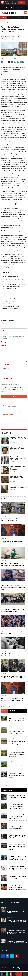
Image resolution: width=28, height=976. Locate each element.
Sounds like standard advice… (11, 299)
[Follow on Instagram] (11, 974)
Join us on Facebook (8, 414)
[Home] (8, 13)
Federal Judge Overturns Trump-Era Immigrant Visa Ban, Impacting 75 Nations (17, 775)
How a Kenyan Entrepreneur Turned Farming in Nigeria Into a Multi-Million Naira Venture (17, 806)
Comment (3, 345)
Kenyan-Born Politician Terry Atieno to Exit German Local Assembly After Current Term (12, 564)
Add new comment (7, 58)
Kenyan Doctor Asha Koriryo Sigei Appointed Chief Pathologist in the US (17, 941)
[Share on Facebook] (2, 974)
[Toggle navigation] (25, 12)
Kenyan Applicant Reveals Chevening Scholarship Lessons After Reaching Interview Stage (13, 587)
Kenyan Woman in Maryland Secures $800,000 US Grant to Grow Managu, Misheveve (16, 921)
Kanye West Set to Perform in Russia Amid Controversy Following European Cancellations (17, 887)
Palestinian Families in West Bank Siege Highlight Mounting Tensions (18, 836)
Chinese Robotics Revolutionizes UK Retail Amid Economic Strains (17, 796)
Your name (3, 323)
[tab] (4, 711)
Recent (4, 710)
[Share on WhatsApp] (7, 974)
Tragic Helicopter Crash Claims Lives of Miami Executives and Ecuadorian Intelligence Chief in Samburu (17, 847)
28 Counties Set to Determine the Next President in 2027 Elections (18, 764)
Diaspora (7, 22)
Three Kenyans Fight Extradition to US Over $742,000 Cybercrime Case (12, 542)
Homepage (3, 342)
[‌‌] (6, 8)
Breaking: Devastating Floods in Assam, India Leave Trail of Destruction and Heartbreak (17, 743)
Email (2, 330)
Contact (10, 968)
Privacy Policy (16, 968)
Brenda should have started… (10, 277)
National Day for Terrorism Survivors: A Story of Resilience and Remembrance (12, 632)
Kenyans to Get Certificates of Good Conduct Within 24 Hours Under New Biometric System (17, 826)
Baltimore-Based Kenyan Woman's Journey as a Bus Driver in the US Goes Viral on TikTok (13, 677)
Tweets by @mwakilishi (6, 785)
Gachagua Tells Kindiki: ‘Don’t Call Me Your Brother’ (17, 877)
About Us (4, 968)
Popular (12, 710)
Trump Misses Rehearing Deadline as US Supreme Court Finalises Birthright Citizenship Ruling (18, 858)
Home (2, 22)
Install (21, 2)
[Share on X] (4, 974)
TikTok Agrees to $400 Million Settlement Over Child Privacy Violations (16, 720)
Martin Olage (5, 39)
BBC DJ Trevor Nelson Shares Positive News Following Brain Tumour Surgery (17, 754)
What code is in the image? (7, 378)
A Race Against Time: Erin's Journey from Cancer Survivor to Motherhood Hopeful (12, 654)
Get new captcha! (1, 374)
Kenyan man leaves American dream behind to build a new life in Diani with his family (17, 911)
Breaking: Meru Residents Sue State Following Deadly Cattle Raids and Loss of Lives (16, 731)
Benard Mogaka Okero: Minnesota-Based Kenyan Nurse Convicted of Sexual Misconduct (16, 932)
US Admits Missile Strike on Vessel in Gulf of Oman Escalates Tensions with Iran (18, 816)
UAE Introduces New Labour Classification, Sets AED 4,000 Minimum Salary (14, 17)
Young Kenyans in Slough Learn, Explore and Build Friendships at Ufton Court (12, 610)
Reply (5, 293)
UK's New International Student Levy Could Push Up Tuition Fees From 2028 (17, 868)
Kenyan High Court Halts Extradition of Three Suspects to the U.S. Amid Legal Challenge (12, 699)
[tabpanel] (14, 745)
